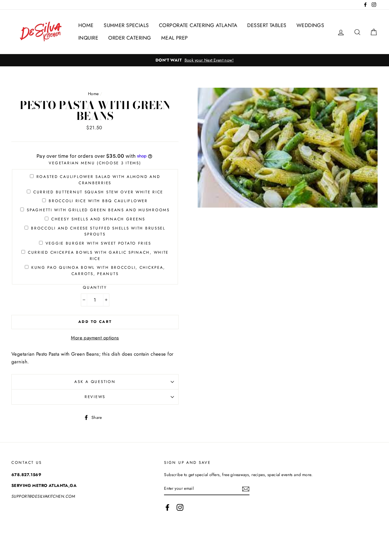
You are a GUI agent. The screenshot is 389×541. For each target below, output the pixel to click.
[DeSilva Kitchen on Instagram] (180, 507)
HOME (86, 25)
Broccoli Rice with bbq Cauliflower (98, 201)
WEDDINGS (310, 25)
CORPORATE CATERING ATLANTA (198, 25)
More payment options (95, 337)
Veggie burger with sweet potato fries (98, 243)
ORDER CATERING (129, 38)
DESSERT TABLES (266, 25)
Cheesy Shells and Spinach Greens (98, 219)
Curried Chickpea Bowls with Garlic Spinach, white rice (98, 255)
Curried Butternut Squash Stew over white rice (98, 192)
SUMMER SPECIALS (126, 25)
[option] (194, 60)
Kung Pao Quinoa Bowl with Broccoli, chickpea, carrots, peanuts (98, 270)
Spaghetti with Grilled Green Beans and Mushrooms (98, 210)
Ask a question (94, 381)
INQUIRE (88, 38)
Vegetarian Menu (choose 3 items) (95, 163)
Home (93, 94)
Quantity (95, 287)
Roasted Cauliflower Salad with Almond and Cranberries (98, 180)
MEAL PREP (174, 38)
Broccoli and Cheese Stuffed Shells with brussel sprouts (98, 231)
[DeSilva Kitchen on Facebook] (167, 507)
